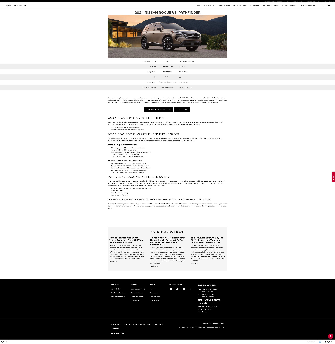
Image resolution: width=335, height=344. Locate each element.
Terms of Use (134, 324)
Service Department (138, 289)
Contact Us (182, 109)
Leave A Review (155, 300)
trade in (168, 206)
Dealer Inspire (218, 327)
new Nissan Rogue (215, 204)
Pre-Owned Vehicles (118, 293)
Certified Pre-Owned (118, 297)
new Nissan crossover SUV (133, 98)
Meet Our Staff (155, 297)
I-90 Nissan (220, 323)
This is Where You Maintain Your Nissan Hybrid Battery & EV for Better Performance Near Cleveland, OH (167, 241)
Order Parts (135, 300)
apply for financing (136, 206)
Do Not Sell (157, 324)
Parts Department (137, 297)
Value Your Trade (223, 5)
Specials (236, 5)
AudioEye (115, 328)
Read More (113, 262)
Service (246, 5)
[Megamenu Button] (329, 5)
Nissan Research (292, 5)
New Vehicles (115, 289)
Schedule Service (137, 293)
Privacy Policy (146, 324)
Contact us (187, 206)
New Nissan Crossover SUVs (159, 109)
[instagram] (190, 289)
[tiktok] (177, 289)
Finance (256, 5)
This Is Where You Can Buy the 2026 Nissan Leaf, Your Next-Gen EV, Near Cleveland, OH (207, 240)
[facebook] (171, 289)
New (198, 5)
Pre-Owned (208, 5)
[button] (322, 5)
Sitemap (125, 324)
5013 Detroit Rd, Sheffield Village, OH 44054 (277, 1)
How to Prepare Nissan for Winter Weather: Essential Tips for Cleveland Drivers (126, 240)
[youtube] (184, 289)
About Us (266, 5)
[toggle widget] (330, 336)
